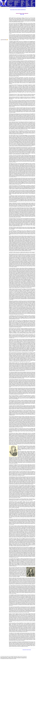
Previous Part (24, 649)
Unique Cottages (12, 9)
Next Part (29, 649)
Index (27, 649)
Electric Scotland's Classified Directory (20, 9)
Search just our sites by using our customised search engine (17, 7)
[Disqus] (13, 671)
